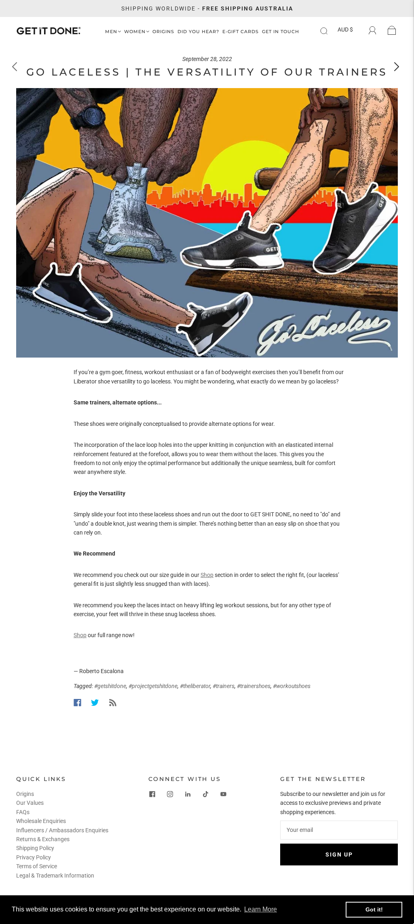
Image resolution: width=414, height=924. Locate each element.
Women (135, 31)
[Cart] (392, 30)
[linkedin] (188, 794)
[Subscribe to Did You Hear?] (113, 702)
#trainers (223, 686)
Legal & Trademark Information (55, 875)
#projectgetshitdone (153, 686)
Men (111, 31)
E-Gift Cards (240, 31)
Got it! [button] (374, 909)
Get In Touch (280, 31)
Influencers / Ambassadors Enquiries (62, 830)
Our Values (30, 803)
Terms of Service (36, 866)
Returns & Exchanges (43, 839)
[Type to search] (322, 31)
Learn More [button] (260, 909)
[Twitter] (95, 702)
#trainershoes (253, 686)
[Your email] (339, 830)
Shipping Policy (35, 848)
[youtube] (223, 794)
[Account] (372, 30)
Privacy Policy (33, 857)
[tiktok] (206, 794)
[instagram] (170, 794)
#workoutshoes (291, 686)
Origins (163, 31)
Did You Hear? (198, 31)
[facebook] (152, 794)
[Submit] (329, 31)
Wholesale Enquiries (41, 821)
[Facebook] (77, 702)
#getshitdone (110, 686)
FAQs (23, 812)
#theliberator (195, 686)
